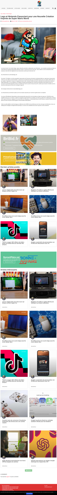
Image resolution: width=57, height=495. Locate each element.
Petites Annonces (5, 485)
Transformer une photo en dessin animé (10, 486)
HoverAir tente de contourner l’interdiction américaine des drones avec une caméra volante (14, 421)
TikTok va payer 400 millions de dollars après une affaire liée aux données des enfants (13, 243)
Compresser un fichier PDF (7, 489)
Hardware (36, 8)
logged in (8, 476)
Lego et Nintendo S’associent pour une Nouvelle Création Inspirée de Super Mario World (27, 17)
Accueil (3, 8)
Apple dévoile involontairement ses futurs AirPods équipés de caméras (13, 461)
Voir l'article (4, 307)
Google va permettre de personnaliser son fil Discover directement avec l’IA (43, 242)
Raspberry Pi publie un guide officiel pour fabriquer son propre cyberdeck (42, 190)
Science (42, 8)
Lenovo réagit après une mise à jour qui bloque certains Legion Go (13, 190)
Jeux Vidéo (24, 8)
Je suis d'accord (29, 493)
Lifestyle (30, 8)
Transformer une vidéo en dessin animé (10, 488)
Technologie (10, 8)
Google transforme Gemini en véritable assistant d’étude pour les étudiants (42, 421)
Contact (48, 8)
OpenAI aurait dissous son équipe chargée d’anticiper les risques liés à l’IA (43, 461)
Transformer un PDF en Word (8, 490)
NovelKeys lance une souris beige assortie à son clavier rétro (14, 216)
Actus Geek (17, 8)
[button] (53, 8)
